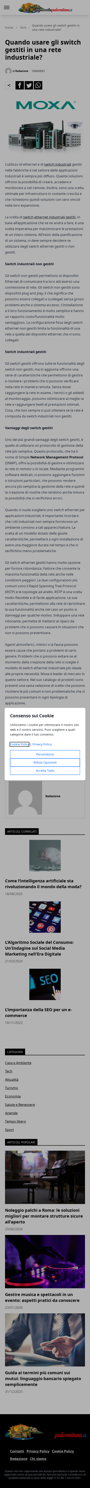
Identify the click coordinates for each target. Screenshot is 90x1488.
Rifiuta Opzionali (45, 762)
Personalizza (45, 754)
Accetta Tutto (45, 771)
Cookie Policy (19, 744)
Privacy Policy (42, 744)
